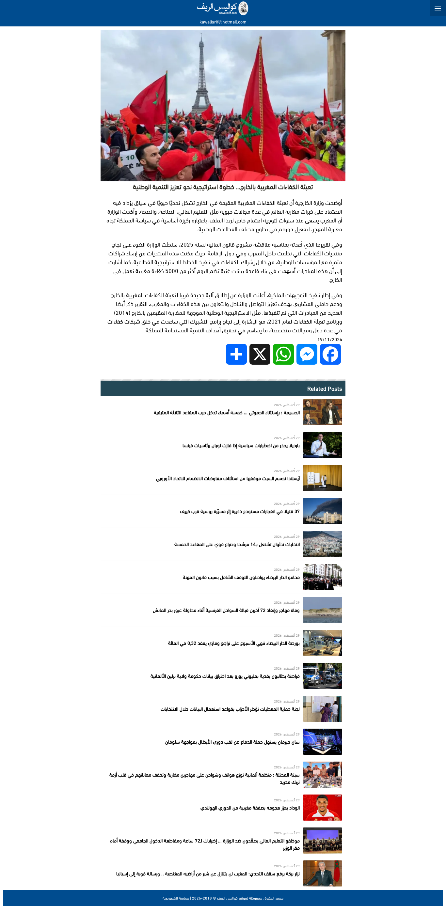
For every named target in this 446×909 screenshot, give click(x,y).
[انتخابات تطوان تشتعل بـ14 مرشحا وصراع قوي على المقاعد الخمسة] (223, 544)
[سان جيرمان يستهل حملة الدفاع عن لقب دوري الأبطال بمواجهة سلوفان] (223, 741)
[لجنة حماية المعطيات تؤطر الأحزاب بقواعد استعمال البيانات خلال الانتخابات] (223, 708)
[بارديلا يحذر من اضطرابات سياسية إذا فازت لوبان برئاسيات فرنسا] (223, 445)
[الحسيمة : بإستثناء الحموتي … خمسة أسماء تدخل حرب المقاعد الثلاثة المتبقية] (223, 412)
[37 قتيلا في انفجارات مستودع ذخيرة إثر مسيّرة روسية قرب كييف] (223, 511)
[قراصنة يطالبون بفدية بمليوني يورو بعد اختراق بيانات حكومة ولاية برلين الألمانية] (223, 675)
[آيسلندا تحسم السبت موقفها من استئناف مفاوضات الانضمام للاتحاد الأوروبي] (223, 478)
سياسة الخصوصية (176, 898)
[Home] (223, 8)
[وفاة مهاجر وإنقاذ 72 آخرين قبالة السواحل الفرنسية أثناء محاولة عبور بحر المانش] (223, 610)
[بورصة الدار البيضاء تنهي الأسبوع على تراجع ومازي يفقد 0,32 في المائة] (223, 643)
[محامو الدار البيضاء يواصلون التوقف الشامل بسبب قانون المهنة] (223, 577)
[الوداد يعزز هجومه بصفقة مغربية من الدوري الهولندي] (223, 807)
